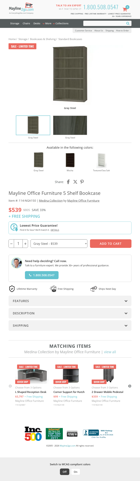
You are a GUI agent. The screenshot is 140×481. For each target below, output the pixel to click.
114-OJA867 (20, 405)
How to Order (122, 30)
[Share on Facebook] (68, 182)
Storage (14, 23)
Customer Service (83, 30)
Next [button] (129, 386)
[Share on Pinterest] (82, 182)
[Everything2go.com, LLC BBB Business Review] (98, 433)
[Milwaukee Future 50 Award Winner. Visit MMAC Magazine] (72, 434)
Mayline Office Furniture (83, 201)
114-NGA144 (97, 405)
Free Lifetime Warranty (95, 13)
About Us (98, 30)
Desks (36, 23)
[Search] (127, 23)
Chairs (26, 23)
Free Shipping (77, 13)
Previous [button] (10, 386)
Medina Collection (51, 201)
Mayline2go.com (67, 445)
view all (110, 351)
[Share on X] (75, 182)
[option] (33, 127)
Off (65, 471)
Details (55, 229)
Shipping (110, 30)
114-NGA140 (58, 405)
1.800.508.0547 (100, 7)
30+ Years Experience (121, 16)
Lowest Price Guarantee (119, 13)
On (76, 471)
